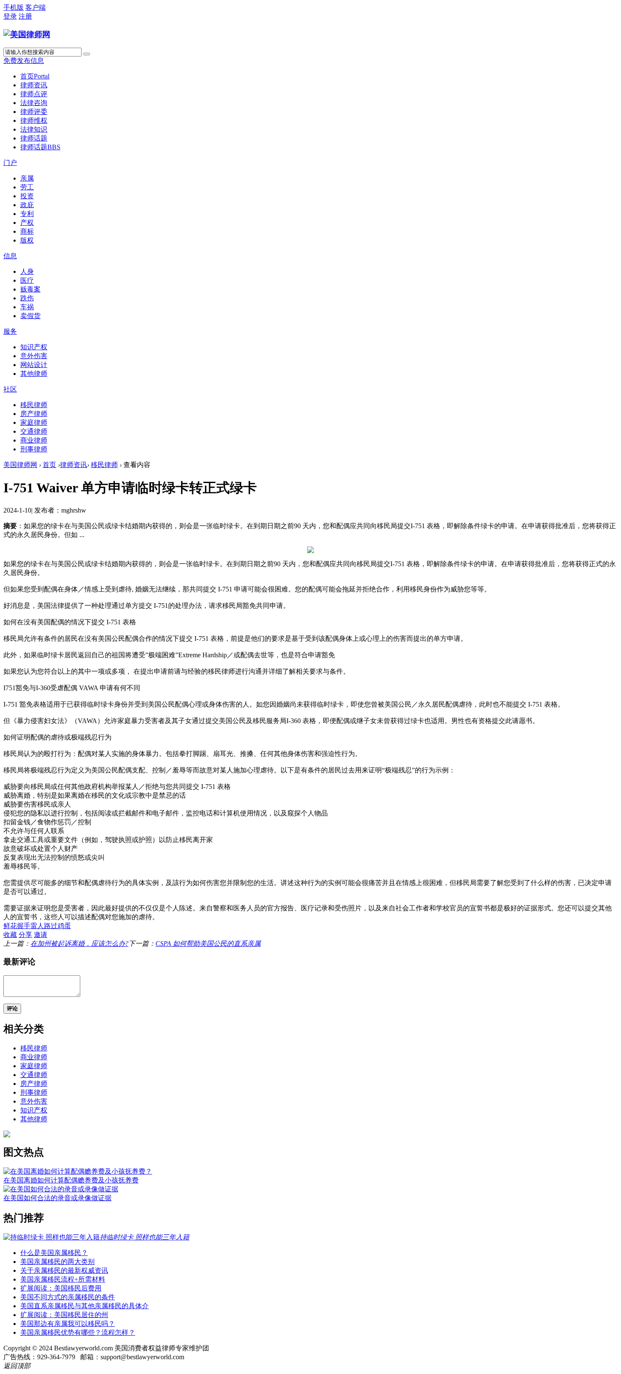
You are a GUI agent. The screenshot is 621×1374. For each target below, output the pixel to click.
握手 (23, 925)
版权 (27, 240)
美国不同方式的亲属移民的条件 (67, 1297)
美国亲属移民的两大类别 (57, 1261)
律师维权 (33, 120)
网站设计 (33, 364)
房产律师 (33, 413)
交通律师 (33, 431)
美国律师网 (20, 464)
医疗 (27, 280)
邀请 (40, 934)
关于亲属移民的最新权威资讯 (64, 1270)
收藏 (10, 934)
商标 (27, 231)
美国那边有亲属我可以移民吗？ (67, 1323)
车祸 (27, 306)
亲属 (27, 178)
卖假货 (30, 315)
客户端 (35, 7)
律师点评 (33, 93)
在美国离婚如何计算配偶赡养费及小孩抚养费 (71, 1180)
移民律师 (33, 404)
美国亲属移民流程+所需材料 (62, 1279)
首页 (34, 76)
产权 (27, 222)
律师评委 (33, 111)
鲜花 (10, 925)
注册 (25, 16)
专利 (27, 213)
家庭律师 (33, 422)
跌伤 (27, 298)
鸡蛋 (64, 925)
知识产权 (33, 347)
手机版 (13, 7)
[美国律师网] (26, 34)
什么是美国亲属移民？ (54, 1252)
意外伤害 (33, 355)
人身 (27, 271)
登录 (10, 16)
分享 (25, 934)
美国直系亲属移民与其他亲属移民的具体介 (84, 1305)
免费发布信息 (23, 60)
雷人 (37, 925)
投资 (27, 196)
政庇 (27, 204)
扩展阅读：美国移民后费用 (60, 1288)
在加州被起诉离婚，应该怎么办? (79, 943)
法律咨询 (33, 102)
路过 (50, 925)
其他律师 (33, 373)
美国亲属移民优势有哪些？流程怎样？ (77, 1332)
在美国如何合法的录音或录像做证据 (57, 1197)
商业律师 (33, 440)
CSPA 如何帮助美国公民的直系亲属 (208, 943)
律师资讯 (33, 85)
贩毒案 (30, 289)
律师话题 (33, 138)
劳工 (27, 187)
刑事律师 (33, 449)
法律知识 (33, 129)
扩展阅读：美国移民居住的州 (64, 1314)
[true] (86, 54)
